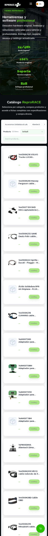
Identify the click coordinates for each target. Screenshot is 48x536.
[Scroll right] (43, 124)
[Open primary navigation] (31, 4)
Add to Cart (33, 165)
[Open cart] (40, 528)
